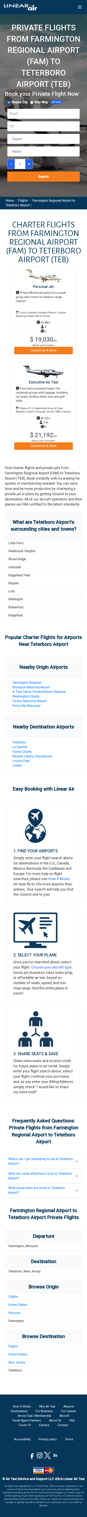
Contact (62, 1425)
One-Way (41, 102)
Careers (44, 1425)
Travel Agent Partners (26, 1420)
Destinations (19, 1411)
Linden (17, 765)
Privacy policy (48, 1439)
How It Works (59, 879)
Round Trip (20, 102)
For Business (44, 1411)
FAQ (72, 1420)
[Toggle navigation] (80, 7)
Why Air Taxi (47, 1406)
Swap (58, 102)
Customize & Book (43, 350)
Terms (69, 1439)
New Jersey (16, 1362)
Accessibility (22, 1439)
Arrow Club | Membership (34, 1416)
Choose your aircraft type (51, 967)
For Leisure (68, 1411)
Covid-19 (25, 1425)
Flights (13, 1297)
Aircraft (64, 1416)
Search (43, 177)
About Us (55, 1420)
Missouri (14, 1313)
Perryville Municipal (26, 706)
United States (18, 1305)
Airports (68, 1406)
